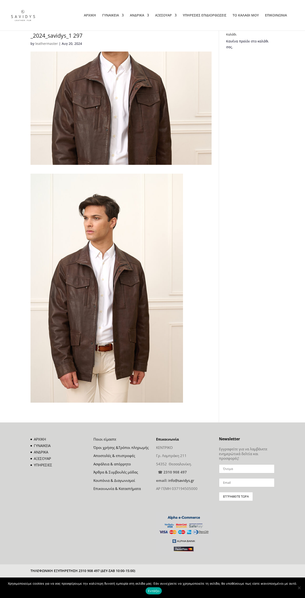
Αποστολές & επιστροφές (114, 455)
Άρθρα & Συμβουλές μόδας (115, 472)
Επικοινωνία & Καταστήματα (117, 488)
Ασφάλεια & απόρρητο (112, 464)
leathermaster (46, 43)
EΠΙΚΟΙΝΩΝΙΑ (276, 15)
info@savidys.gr (181, 480)
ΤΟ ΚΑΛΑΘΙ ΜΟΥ (246, 15)
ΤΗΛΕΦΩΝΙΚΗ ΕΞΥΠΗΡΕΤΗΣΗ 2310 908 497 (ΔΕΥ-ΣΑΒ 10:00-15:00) (82, 570)
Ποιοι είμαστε (104, 439)
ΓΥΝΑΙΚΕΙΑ (110, 15)
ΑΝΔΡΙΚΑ (137, 15)
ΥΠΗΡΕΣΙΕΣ (43, 465)
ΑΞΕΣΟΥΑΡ (163, 15)
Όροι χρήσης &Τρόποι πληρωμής (121, 447)
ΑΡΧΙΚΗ (90, 15)
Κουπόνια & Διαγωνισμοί (114, 480)
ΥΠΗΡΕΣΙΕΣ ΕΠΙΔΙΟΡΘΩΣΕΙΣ (204, 15)
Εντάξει (154, 591)
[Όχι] (299, 587)
